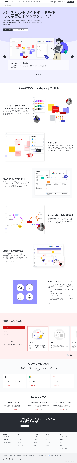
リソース (27, 1)
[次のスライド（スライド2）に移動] (72, 56)
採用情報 (47, 445)
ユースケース (17, 5)
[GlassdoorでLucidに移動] (18, 459)
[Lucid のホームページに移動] (7, 2)
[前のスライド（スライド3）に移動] (4, 56)
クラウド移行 (34, 439)
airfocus (19, 442)
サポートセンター (63, 445)
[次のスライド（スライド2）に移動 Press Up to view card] (71, 355)
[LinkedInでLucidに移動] (4, 459)
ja (5, 455)
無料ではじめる (70, 1)
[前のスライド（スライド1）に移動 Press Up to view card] (68, 355)
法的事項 (19, 455)
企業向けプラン (39, 1)
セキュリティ (62, 442)
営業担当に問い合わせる (8, 436)
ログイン (52, 1)
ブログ (61, 439)
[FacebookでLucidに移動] (12, 459)
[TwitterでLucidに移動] (6, 459)
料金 (23, 5)
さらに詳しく (24, 425)
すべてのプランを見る (7, 442)
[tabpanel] (38, 338)
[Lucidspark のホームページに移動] (7, 5)
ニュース (47, 439)
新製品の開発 (34, 442)
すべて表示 (34, 445)
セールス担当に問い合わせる (60, 1)
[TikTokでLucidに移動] (20, 459)
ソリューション (21, 1)
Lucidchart (20, 439)
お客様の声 (48, 442)
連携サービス (20, 445)
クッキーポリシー (42, 455)
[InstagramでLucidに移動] (9, 459)
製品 (12, 5)
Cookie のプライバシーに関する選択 (29, 455)
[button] (36, 74)
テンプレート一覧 (63, 436)
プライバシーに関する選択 (55, 455)
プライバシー (12, 455)
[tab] (14, 327)
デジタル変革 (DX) (35, 436)
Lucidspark (20, 436)
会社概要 (47, 436)
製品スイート (14, 1)
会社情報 (32, 1)
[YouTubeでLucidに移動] (15, 459)
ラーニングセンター (64, 448)
